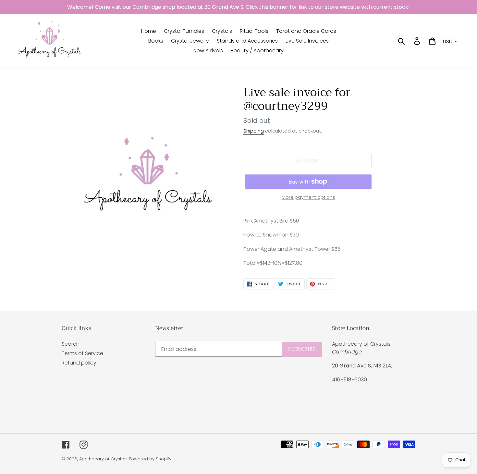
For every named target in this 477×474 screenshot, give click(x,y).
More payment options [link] (308, 197)
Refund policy (79, 362)
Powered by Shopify (150, 459)
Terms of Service (82, 353)
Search (71, 344)
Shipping (253, 130)
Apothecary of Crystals (103, 459)
